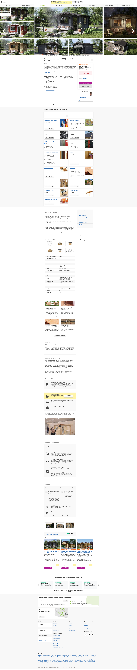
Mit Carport (52, 660)
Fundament (55, 636)
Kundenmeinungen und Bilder (84, 226)
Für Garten (73, 656)
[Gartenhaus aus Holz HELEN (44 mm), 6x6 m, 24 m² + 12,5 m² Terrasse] (85, 544)
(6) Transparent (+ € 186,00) (50, 162)
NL (69, 667)
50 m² (77, 655)
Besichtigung (71, 627)
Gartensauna (60, 661)
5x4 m (80, 659)
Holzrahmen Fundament (74, 120)
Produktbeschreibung (82, 210)
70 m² (80, 655)
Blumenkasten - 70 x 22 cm (49, 190)
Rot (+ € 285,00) (73, 146)
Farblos (71, 152)
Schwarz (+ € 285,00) (74, 147)
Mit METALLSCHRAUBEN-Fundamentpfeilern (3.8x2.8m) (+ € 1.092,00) (75, 127)
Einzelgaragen (95, 659)
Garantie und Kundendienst (83, 217)
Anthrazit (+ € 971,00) (49, 147)
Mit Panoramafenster (56, 662)
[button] (49, 243)
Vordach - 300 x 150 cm (74, 190)
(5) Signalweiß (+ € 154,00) (50, 160)
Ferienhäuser (64, 655)
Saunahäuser (65, 661)
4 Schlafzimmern (54, 656)
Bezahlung (55, 623)
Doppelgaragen (40, 660)
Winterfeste (74, 655)
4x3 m (71, 659)
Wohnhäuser (59, 655)
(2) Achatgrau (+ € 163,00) (49, 156)
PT (68, 667)
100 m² (83, 655)
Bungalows (69, 655)
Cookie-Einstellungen (88, 628)
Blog (69, 628)
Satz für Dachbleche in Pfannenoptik (51, 141)
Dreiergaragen (46, 660)
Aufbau (54, 648)
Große (55, 655)
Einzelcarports (79, 660)
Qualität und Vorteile (82, 215)
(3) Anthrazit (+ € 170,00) (49, 159)
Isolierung (55, 640)
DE (63, 667)
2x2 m (66, 659)
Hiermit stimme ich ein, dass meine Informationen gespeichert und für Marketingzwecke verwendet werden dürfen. (53, 605)
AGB (85, 623)
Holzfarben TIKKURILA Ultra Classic (51, 152)
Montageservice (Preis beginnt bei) (50, 120)
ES (66, 667)
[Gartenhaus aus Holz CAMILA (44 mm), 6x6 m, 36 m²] (68, 544)
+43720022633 (77, 2)
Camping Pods (84, 659)
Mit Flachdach (62, 660)
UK (60, 667)
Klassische (45, 655)
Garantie (54, 628)
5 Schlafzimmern (60, 656)
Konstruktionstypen (56, 638)
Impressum (86, 627)
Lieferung (55, 625)
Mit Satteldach (45, 659)
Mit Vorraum (76, 661)
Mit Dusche (81, 661)
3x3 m (68, 659)
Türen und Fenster (56, 643)
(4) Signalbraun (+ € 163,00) (50, 158)
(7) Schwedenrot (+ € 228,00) (50, 163)
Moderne (48, 655)
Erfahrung (70, 625)
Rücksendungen (56, 630)
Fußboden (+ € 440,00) (75, 171)
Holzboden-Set (72, 168)
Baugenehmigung (56, 635)
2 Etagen (86, 655)
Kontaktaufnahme (72, 630)
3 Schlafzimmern (47, 656)
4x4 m (74, 659)
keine (72, 122)
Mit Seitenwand (50, 661)
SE (71, 667)
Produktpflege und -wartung (58, 647)
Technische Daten (82, 213)
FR (61, 667)
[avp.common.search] (135, 5)
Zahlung (80, 224)
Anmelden (65, 600)
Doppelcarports (85, 660)
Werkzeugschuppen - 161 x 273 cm (50, 199)
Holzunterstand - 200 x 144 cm (75, 180)
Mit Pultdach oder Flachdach (54, 659)
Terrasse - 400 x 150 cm (48, 168)
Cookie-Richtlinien (87, 625)
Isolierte (91, 656)
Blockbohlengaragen (69, 660)
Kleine (52, 655)
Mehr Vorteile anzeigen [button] (60, 335)
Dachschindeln (72, 141)
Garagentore (55, 645)
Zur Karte (42, 616)
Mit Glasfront (61, 659)
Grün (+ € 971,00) (48, 146)
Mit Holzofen (92, 661)
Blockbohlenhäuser (67, 656)
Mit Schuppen (56, 660)
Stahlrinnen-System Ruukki (49, 132)
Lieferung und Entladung (83, 222)
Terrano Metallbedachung (74, 132)
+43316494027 (55, 2)
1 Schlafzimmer (91, 655)
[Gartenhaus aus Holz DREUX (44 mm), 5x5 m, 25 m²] (52, 544)
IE (74, 667)
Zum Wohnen (78, 656)
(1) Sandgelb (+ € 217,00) (49, 155)
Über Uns (70, 623)
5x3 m (77, 659)
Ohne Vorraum (70, 661)
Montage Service (56, 627)
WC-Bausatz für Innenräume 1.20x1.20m (49, 181)
